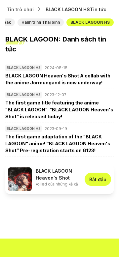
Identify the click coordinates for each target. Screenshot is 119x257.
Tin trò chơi (20, 9)
